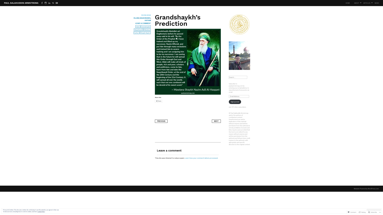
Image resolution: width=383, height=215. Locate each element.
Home (348, 3)
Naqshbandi (145, 18)
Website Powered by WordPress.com (366, 189)
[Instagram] (45, 3)
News (377, 3)
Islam (136, 18)
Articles (366, 3)
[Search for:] (238, 77)
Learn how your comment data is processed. (201, 158)
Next (216, 121)
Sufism (148, 20)
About (356, 3)
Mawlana (147, 30)
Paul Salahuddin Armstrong (21, 3)
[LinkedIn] (49, 3)
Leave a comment (143, 23)
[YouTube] (56, 3)
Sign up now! (235, 102)
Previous (161, 121)
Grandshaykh (145, 27)
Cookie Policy (41, 211)
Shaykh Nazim (145, 33)
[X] (53, 3)
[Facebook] (42, 3)
